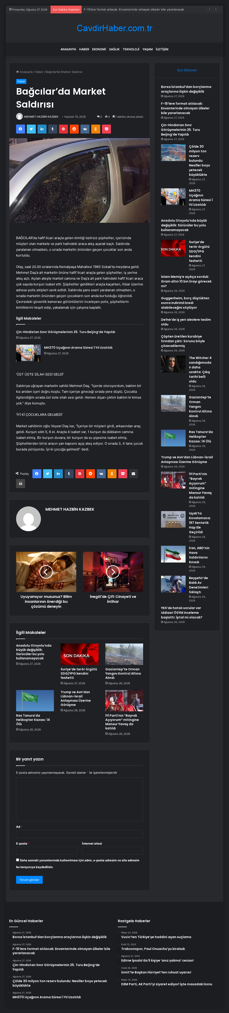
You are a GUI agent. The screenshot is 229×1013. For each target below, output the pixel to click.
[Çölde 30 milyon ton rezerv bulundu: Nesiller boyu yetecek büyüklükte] (173, 152)
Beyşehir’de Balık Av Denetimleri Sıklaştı (198, 585)
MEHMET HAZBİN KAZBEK (41, 116)
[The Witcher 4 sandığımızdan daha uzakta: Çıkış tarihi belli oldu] (173, 364)
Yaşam (147, 49)
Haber (84, 49)
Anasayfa (68, 49)
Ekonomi (99, 49)
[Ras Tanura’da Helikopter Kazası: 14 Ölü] (35, 700)
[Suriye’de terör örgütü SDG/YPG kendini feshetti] (80, 654)
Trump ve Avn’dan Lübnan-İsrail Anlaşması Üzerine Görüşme (76, 698)
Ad (19, 826)
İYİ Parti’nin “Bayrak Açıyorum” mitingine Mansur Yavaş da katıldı (122, 722)
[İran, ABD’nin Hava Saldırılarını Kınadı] (173, 554)
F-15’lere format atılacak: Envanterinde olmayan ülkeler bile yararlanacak (185, 108)
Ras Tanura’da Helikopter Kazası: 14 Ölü (33, 719)
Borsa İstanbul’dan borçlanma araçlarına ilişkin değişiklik (186, 89)
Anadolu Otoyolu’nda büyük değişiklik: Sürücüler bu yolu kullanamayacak (33, 651)
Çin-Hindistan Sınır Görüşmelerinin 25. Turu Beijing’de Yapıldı (65, 332)
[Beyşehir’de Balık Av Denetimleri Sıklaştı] (173, 584)
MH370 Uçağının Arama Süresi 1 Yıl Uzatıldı (78, 347)
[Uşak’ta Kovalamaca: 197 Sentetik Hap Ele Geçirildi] (173, 519)
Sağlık (114, 49)
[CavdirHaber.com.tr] (114, 28)
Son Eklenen (187, 70)
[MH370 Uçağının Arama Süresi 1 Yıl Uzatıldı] (28, 353)
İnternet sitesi (92, 843)
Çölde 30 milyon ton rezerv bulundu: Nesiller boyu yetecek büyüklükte (199, 160)
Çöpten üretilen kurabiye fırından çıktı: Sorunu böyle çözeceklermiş (183, 341)
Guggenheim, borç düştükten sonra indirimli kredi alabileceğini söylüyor (185, 303)
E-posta (23, 843)
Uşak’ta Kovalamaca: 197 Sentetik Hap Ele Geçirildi (200, 522)
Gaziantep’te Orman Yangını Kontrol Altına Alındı (123, 673)
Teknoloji (131, 49)
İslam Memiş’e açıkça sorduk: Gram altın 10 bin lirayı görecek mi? (186, 281)
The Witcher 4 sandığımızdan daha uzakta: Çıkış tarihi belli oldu (200, 370)
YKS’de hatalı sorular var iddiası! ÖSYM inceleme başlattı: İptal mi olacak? (181, 613)
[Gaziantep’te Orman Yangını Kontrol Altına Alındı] (124, 654)
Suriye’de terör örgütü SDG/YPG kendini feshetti (79, 673)
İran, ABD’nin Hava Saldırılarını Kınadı (199, 555)
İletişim (162, 49)
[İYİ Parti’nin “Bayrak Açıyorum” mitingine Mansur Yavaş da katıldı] (124, 700)
